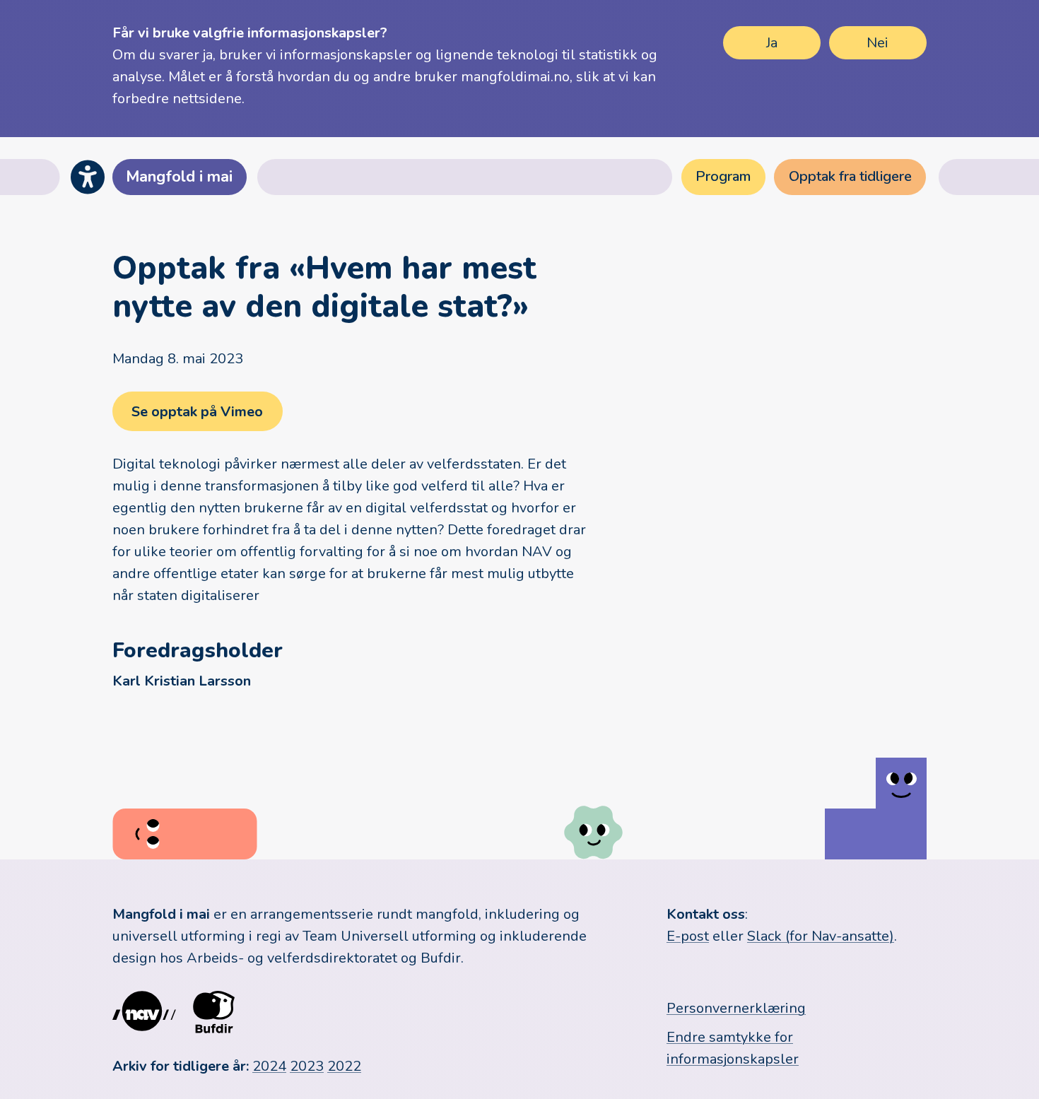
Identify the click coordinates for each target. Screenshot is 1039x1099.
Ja (771, 42)
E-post (688, 936)
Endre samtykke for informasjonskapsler (733, 1048)
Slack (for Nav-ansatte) (820, 936)
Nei (877, 42)
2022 (344, 1066)
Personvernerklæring (736, 1008)
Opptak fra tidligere (850, 176)
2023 (307, 1066)
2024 (269, 1066)
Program (723, 176)
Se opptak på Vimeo (197, 411)
